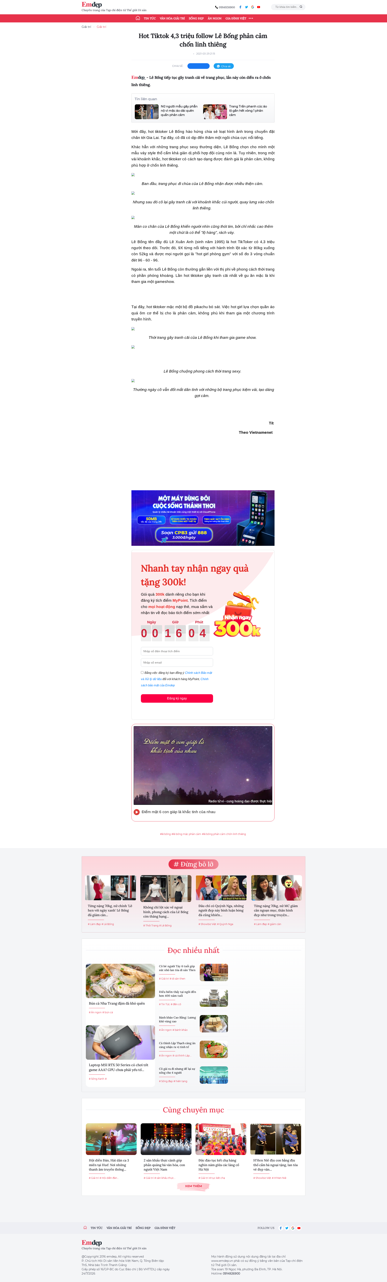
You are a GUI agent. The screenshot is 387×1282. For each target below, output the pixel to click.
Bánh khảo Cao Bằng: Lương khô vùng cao (177, 1019)
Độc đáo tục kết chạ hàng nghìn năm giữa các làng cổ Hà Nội (219, 1164)
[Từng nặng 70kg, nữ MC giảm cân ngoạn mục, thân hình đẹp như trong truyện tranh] (276, 888)
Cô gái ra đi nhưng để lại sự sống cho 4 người (177, 1071)
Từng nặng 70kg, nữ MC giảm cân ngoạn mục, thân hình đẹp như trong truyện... (276, 910)
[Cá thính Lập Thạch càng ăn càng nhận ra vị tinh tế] (214, 1049)
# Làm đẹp (94, 924)
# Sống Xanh (96, 1078)
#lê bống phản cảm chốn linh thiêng (224, 834)
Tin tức (150, 18)
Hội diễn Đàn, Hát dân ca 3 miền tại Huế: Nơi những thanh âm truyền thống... (109, 1164)
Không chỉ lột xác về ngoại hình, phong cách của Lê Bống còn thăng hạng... (165, 911)
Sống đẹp (196, 18)
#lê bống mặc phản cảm (186, 834)
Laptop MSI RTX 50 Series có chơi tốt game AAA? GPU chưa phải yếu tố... (118, 1067)
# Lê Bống (108, 924)
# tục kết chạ (217, 1177)
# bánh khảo (180, 1029)
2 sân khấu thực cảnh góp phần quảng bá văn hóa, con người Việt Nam (164, 1164)
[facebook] (240, 7)
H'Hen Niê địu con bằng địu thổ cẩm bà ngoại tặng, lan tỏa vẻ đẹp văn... (275, 1164)
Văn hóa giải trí (172, 18)
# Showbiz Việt (207, 924)
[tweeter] (246, 7)
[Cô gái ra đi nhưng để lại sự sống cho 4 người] (214, 1075)
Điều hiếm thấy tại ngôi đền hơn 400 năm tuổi (177, 994)
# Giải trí (164, 978)
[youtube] (258, 7)
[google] (252, 7)
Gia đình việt (165, 1228)
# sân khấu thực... (165, 1177)
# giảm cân (274, 924)
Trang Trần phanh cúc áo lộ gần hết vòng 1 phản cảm (248, 110)
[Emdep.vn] (93, 5)
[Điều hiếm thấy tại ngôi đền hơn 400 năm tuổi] (214, 998)
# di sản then (177, 978)
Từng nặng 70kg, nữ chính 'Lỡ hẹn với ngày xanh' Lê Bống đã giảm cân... (110, 910)
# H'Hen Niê (279, 1177)
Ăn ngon (215, 18)
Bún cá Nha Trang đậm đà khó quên (117, 1003)
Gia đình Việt (236, 18)
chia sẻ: (177, 65)
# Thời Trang (150, 925)
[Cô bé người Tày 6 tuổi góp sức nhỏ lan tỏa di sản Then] (214, 972)
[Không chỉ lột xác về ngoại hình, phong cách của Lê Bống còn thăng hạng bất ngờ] (166, 888)
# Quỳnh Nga (225, 924)
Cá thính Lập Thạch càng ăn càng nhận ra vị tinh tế (177, 1045)
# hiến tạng (180, 1081)
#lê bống (165, 834)
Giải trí (86, 27)
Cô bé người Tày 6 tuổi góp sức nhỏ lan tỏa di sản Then (177, 968)
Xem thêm (193, 1186)
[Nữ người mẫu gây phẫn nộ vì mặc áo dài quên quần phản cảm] (147, 111)
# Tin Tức (164, 1004)
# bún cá (107, 1012)
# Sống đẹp (166, 1081)
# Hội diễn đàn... (109, 1177)
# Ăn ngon (95, 1012)
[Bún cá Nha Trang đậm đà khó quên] (120, 981)
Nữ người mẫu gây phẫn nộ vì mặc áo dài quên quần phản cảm (179, 110)
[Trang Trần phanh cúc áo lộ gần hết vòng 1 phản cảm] (215, 111)
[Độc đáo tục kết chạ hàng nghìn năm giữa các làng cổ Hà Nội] (221, 1139)
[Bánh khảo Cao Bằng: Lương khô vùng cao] (214, 1023)
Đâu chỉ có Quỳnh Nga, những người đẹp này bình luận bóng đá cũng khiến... (221, 910)
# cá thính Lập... (182, 1055)
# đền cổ (176, 1004)
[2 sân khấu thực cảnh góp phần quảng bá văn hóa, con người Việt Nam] (166, 1139)
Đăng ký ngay (177, 698)
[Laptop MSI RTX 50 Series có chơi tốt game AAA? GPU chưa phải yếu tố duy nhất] (120, 1042)
